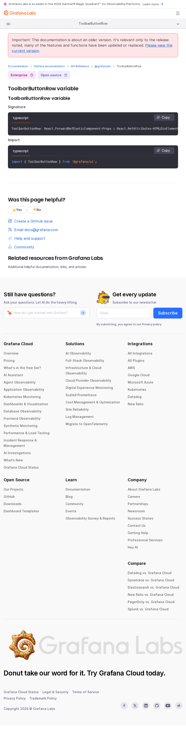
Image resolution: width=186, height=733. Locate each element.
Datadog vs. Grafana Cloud (149, 573)
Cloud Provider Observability (88, 380)
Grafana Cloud (121, 673)
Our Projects (13, 489)
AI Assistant (13, 375)
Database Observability (23, 411)
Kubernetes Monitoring (22, 397)
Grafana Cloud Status (21, 467)
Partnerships (138, 504)
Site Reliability (77, 409)
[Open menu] (177, 13)
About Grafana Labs (144, 489)
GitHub (9, 496)
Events (71, 511)
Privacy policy (152, 324)
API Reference (80, 66)
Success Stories (140, 518)
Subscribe (168, 313)
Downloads (13, 504)
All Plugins (136, 360)
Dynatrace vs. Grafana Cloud (151, 580)
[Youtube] (167, 705)
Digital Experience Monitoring (89, 388)
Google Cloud (138, 375)
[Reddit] (178, 705)
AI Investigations (17, 453)
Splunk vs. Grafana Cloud (148, 609)
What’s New (13, 460)
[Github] (156, 705)
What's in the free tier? (22, 368)
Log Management (80, 417)
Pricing (9, 360)
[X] (135, 705)
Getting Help (138, 533)
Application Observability (24, 389)
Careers (134, 496)
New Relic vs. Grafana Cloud (151, 594)
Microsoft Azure (140, 382)
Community (74, 504)
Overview (11, 353)
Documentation (18, 66)
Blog (69, 496)
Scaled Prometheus (81, 395)
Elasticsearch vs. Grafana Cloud (153, 587)
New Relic (136, 404)
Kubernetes (137, 389)
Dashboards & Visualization (26, 404)
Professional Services (145, 540)
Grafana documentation (49, 66)
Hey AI (133, 547)
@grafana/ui (103, 66)
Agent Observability (20, 382)
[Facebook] (124, 705)
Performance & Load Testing (26, 433)
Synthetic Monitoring (20, 426)
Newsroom (136, 511)
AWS (131, 368)
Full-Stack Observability (85, 360)
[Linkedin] (145, 705)
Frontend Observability (22, 418)
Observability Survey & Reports (90, 518)
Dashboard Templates (21, 511)
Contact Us (137, 525)
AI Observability (78, 353)
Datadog (135, 397)
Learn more (151, 4)
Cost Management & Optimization (93, 402)
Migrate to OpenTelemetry (87, 424)
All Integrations (140, 353)
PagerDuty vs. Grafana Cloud (151, 602)
